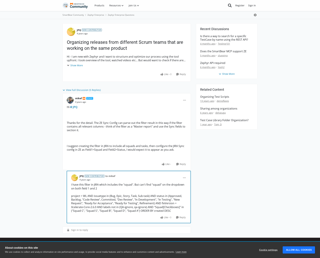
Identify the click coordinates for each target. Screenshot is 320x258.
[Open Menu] (255, 15)
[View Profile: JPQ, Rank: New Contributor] (71, 32)
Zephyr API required (212, 63)
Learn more (181, 252)
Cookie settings (268, 250)
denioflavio (223, 101)
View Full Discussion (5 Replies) (83, 90)
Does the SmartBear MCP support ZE (223, 51)
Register (239, 5)
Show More (76, 65)
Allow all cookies (299, 250)
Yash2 (221, 67)
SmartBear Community (73, 14)
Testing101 (224, 43)
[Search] (230, 5)
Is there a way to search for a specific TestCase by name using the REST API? (224, 37)
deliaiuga (220, 112)
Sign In (252, 5)
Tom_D (218, 124)
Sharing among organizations (218, 108)
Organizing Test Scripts (214, 97)
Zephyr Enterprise (96, 14)
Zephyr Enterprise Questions (121, 14)
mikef (78, 98)
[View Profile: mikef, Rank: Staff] (70, 100)
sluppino (223, 55)
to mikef (110, 176)
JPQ (79, 30)
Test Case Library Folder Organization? (224, 120)
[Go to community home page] (75, 5)
